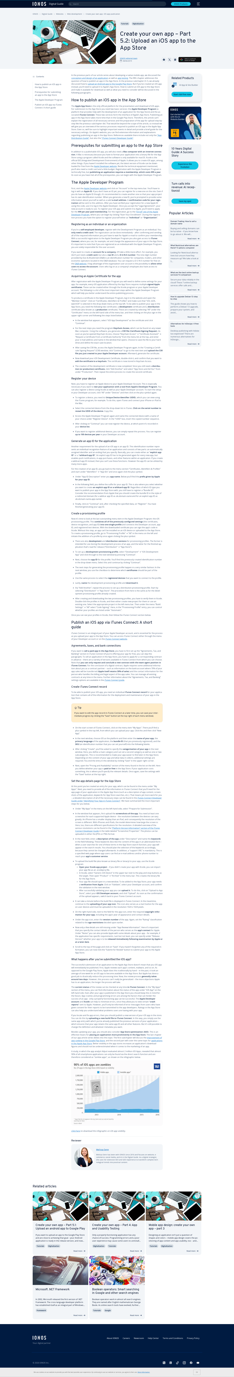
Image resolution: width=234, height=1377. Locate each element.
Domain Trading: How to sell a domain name (183, 222)
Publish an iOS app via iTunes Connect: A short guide (48, 106)
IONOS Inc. (44, 1362)
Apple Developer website (105, 166)
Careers (126, 1338)
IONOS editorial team (128, 58)
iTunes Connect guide (114, 680)
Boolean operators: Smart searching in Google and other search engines (115, 1291)
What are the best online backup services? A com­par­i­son (185, 274)
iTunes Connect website (116, 639)
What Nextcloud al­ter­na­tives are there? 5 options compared (184, 247)
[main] (117, 624)
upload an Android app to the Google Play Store (110, 84)
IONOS (35, 14)
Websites (59, 14)
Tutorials (124, 23)
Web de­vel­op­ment (74, 14)
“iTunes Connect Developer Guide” (117, 138)
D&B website (81, 263)
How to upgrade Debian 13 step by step (184, 298)
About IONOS (113, 1338)
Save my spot (185, 201)
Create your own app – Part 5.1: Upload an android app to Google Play (60, 1227)
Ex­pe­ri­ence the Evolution (185, 165)
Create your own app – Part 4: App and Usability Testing (114, 1227)
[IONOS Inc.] (53, 1338)
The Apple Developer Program (49, 100)
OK (197, 1372)
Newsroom (139, 1338)
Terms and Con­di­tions (173, 1338)
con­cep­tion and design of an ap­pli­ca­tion (89, 78)
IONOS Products (181, 4)
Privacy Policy (193, 1338)
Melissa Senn (102, 1150)
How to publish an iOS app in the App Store (48, 86)
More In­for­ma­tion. (144, 1372)
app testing (123, 78)
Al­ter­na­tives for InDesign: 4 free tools (185, 325)
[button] (185, 123)
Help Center (153, 1338)
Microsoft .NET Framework (53, 1289)
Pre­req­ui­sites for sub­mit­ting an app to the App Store (48, 93)
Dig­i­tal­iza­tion (138, 23)
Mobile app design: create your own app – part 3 (172, 1227)
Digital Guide (47, 14)
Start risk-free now (182, 94)
